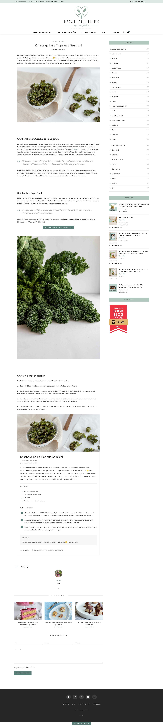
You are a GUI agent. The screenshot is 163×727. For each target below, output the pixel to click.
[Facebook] (4, 61)
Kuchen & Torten (117, 115)
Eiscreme (115, 125)
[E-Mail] (4, 70)
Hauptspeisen (116, 87)
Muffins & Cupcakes (118, 120)
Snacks (114, 73)
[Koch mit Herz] (81, 17)
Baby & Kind (116, 169)
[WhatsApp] (94, 697)
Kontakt (65, 704)
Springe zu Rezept (58, 49)
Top (82, 715)
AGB (73, 704)
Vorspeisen (115, 77)
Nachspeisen (116, 111)
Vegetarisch (116, 96)
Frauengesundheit (118, 159)
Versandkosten (116, 227)
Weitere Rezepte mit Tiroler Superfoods (58, 227)
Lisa (58, 583)
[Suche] (148, 1)
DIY (113, 188)
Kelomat (75, 149)
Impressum (97, 704)
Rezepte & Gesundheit (42, 32)
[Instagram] (75, 697)
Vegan (114, 92)
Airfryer (114, 58)
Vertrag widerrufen (81, 723)
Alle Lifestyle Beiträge (117, 145)
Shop (104, 32)
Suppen (114, 82)
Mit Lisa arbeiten (89, 32)
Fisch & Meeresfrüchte (119, 106)
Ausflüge (115, 183)
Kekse (114, 130)
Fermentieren (116, 54)
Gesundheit (115, 150)
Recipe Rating (18, 668)
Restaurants (116, 174)
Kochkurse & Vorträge (66, 32)
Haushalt (115, 164)
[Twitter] (4, 65)
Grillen (114, 139)
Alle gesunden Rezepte (118, 49)
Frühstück (115, 63)
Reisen (114, 178)
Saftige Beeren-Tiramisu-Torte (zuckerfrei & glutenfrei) (27, 624)
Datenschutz (84, 704)
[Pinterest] (81, 697)
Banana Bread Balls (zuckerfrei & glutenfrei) (89, 624)
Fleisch (114, 101)
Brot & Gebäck (116, 68)
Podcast (115, 32)
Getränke (115, 134)
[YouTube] (88, 697)
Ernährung (115, 155)
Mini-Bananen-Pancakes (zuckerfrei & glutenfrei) (45, 1)
